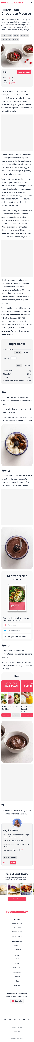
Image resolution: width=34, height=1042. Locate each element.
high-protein (6, 39)
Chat (17, 981)
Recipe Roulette (17, 936)
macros (26, 353)
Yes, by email (12, 625)
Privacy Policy (17, 1031)
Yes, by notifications (15, 631)
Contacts (17, 977)
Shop (17, 963)
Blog (17, 959)
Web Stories (17, 927)
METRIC (19, 365)
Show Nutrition (24, 72)
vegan (16, 35)
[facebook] (19, 1019)
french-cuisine (7, 35)
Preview (15, 715)
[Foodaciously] (12, 2)
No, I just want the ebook (17, 637)
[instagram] (5, 1019)
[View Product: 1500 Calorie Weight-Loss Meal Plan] (10, 693)
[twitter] (24, 1019)
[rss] (28, 1019)
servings (17, 353)
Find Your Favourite (17, 899)
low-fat (15, 39)
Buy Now (6, 715)
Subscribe (18, 1001)
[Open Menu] (31, 2)
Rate (13, 863)
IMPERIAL (27, 365)
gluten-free (24, 35)
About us (17, 945)
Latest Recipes (17, 923)
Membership (17, 967)
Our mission (17, 950)
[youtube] (14, 1019)
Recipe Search (17, 932)
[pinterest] (10, 1019)
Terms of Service (17, 1027)
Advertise (17, 985)
